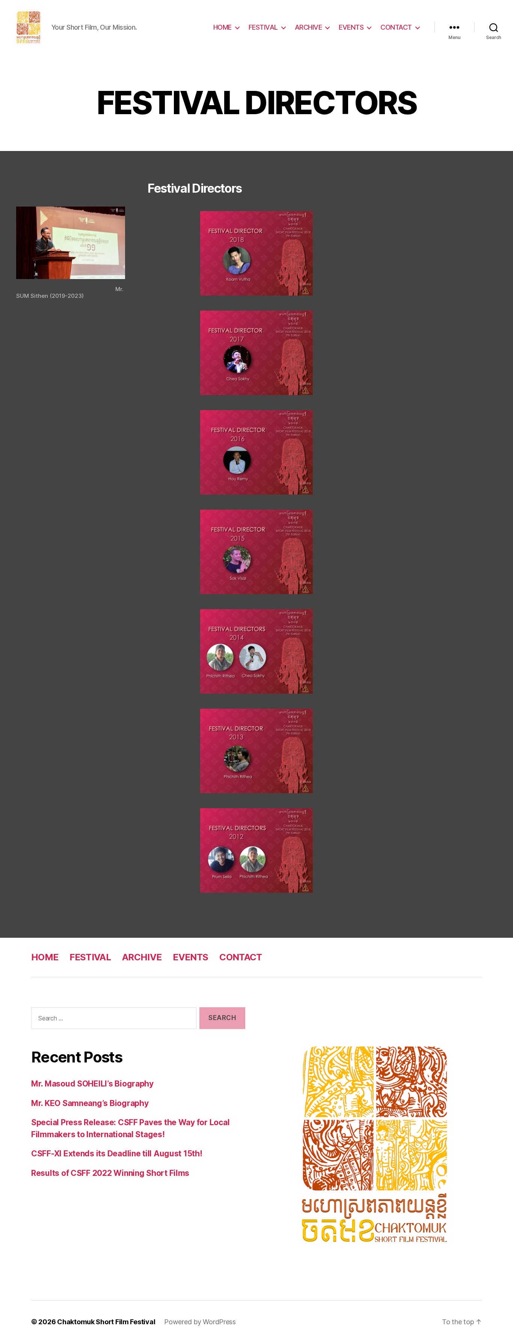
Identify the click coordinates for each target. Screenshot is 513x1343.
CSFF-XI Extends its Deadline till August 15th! (116, 1153)
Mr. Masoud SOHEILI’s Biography (92, 1083)
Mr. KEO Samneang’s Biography (89, 1103)
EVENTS (351, 27)
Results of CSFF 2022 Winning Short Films (110, 1173)
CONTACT (396, 27)
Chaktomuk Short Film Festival (106, 1322)
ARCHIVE (308, 27)
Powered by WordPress (200, 1322)
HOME (222, 27)
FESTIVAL (263, 27)
